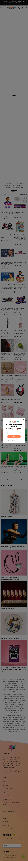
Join (14, 436)
